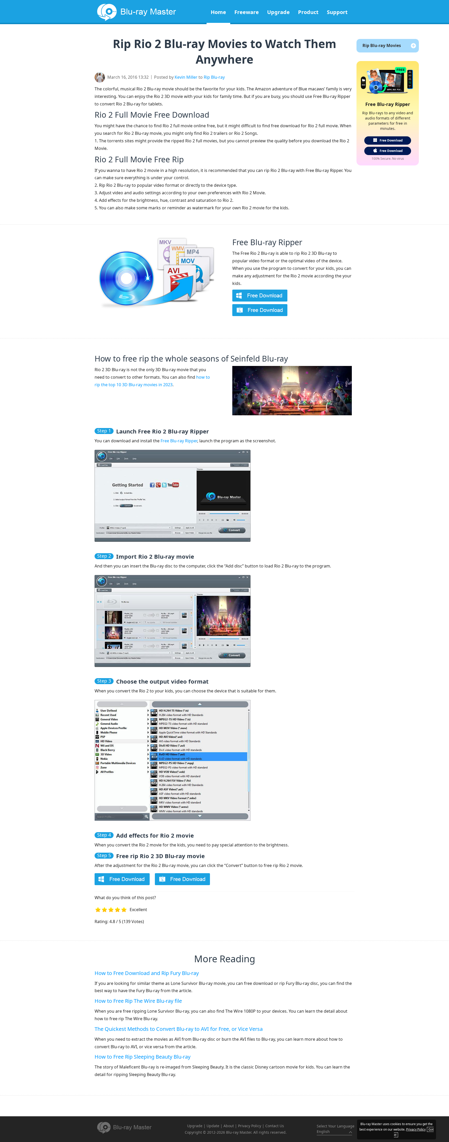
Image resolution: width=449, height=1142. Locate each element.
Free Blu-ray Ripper (267, 242)
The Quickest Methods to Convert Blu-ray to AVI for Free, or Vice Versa (179, 1028)
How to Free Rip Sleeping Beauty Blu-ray (142, 1056)
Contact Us (274, 1125)
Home (218, 12)
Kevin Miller (186, 77)
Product (308, 12)
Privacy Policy (249, 1125)
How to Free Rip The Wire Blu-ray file (138, 1000)
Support (337, 12)
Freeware (246, 12)
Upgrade (278, 12)
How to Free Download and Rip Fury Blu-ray (147, 973)
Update (213, 1125)
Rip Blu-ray (214, 77)
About (228, 1125)
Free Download (391, 140)
